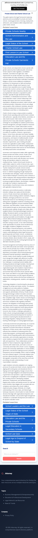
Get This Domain (19, 8)
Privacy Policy (9, 515)
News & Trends (10, 503)
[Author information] (32, 13)
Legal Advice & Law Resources (15, 500)
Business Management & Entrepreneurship (19, 495)
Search (19, 458)
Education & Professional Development (18, 497)
